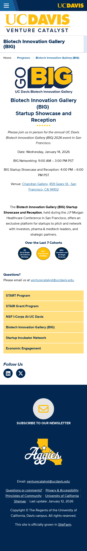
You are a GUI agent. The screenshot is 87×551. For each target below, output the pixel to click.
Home (7, 58)
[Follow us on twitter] (20, 373)
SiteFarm (64, 524)
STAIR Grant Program (22, 306)
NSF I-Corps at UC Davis (25, 316)
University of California (62, 495)
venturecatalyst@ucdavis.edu (52, 280)
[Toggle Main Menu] (6, 5)
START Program (18, 295)
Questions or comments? (24, 490)
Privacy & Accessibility (62, 490)
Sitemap (20, 501)
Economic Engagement (23, 348)
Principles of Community (23, 495)
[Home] (37, 22)
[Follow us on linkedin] (8, 373)
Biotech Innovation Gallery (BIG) (30, 327)
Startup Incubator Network (26, 337)
